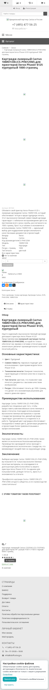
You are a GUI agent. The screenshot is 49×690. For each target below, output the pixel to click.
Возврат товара (9, 598)
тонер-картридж (20, 295)
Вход (18, 8)
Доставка (6, 602)
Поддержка (7, 594)
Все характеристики (10, 253)
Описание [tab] (9, 303)
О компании (7, 586)
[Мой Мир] (10, 285)
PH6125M (5, 297)
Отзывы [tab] (9, 309)
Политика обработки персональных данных (20, 614)
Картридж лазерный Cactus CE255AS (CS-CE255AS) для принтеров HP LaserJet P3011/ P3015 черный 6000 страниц (23, 549)
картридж (10, 295)
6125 (43, 295)
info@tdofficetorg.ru (13, 655)
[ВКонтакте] (3, 285)
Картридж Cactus (34, 295)
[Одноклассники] (6, 285)
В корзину (10, 560)
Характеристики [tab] (26, 303)
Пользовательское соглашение (15, 622)
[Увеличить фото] (3, 544)
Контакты (6, 610)
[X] (13, 285)
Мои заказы (7, 633)
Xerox (13, 290)
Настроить (9, 685)
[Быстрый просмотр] (5, 544)
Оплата (5, 606)
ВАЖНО (5, 590)
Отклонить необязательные (31, 679)
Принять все (9, 679)
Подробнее (7, 674)
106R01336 (14, 297)
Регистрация (31, 8)
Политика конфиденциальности (15, 618)
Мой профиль (8, 637)
